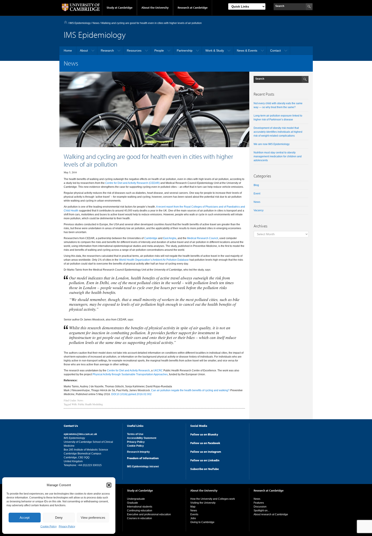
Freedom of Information (143, 458)
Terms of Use (135, 434)
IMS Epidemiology (80, 23)
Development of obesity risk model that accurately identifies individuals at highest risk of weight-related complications (278, 131)
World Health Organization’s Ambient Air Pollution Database (154, 259)
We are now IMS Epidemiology (272, 144)
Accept (24, 517)
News (80, 400)
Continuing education (139, 510)
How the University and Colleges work (212, 498)
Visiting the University (202, 502)
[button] (109, 485)
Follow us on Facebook (205, 443)
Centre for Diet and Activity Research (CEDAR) (132, 182)
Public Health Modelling (90, 404)
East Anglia (169, 238)
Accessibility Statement (141, 438)
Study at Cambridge (119, 7)
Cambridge (150, 238)
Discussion (260, 506)
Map (192, 506)
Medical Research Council (202, 238)
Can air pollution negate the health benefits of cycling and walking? (190, 390)
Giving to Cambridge (202, 522)
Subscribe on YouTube (204, 469)
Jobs (193, 518)
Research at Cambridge (193, 7)
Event (257, 193)
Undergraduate (136, 498)
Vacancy (259, 210)
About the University (155, 7)
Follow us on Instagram (205, 452)
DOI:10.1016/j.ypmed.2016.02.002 (131, 394)
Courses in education (139, 518)
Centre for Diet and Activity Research (128, 370)
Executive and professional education (149, 514)
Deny (59, 517)
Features (259, 502)
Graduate (132, 502)
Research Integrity (138, 451)
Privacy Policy (67, 526)
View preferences (93, 517)
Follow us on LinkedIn (204, 460)
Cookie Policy (48, 526)
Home (65, 22)
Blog (256, 185)
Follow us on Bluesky (204, 434)
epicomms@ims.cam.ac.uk (80, 434)
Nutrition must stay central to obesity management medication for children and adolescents (278, 156)
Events (194, 514)
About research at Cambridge (271, 514)
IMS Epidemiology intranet (143, 466)
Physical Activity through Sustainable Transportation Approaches (130, 374)
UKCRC (158, 370)
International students (139, 506)
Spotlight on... (262, 510)
